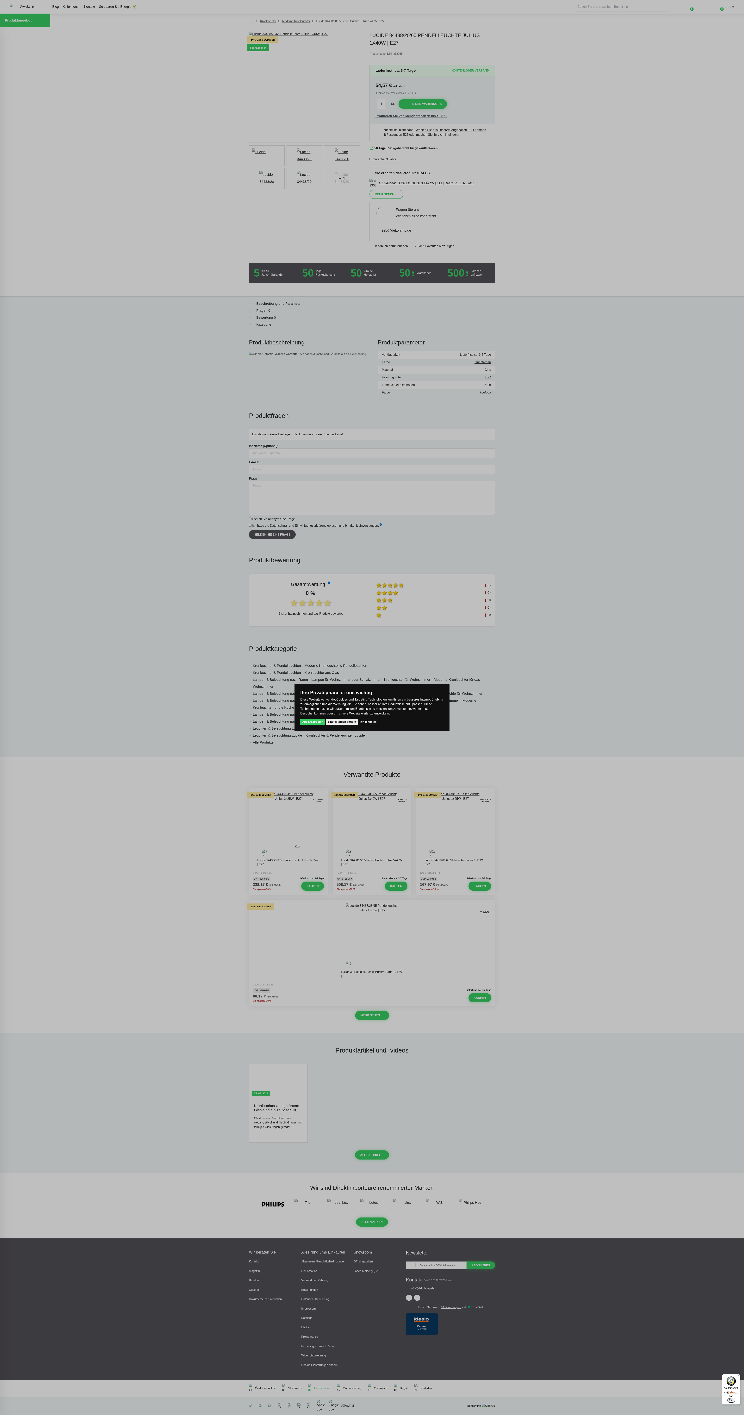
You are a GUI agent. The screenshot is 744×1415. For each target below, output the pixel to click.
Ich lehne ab (368, 721)
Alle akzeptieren (312, 721)
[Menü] (737, 1376)
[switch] (731, 1400)
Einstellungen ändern (342, 721)
